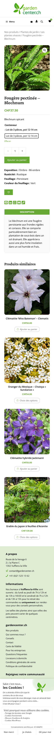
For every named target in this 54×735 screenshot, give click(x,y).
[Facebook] (6, 202)
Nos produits (11, 32)
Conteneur (11, 125)
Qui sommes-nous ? (15, 634)
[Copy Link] (23, 202)
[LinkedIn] (10, 202)
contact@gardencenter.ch (21, 570)
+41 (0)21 (14, 575)
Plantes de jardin (30, 32)
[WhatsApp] (14, 202)
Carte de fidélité (13, 646)
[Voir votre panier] (31, 21)
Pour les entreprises (15, 650)
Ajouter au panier (17, 160)
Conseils (10, 638)
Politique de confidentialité (19, 666)
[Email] (19, 202)
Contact (9, 642)
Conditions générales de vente (21, 662)
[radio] (21, 136)
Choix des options (28, 400)
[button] (44, 50)
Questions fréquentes (16, 654)
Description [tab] (27, 211)
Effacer (7, 141)
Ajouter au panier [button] (28, 329)
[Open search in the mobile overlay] (42, 21)
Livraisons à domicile (16, 658)
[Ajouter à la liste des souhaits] (8, 192)
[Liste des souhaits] (50, 21)
